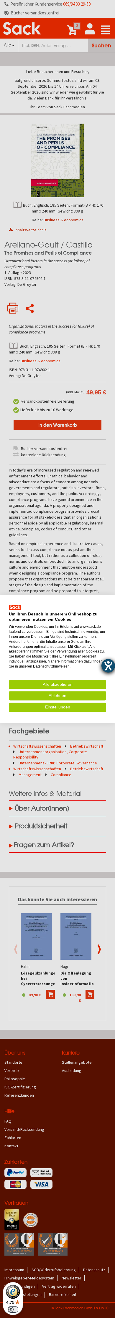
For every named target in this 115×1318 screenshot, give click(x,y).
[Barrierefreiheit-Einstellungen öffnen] (108, 666)
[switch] (13, 1309)
